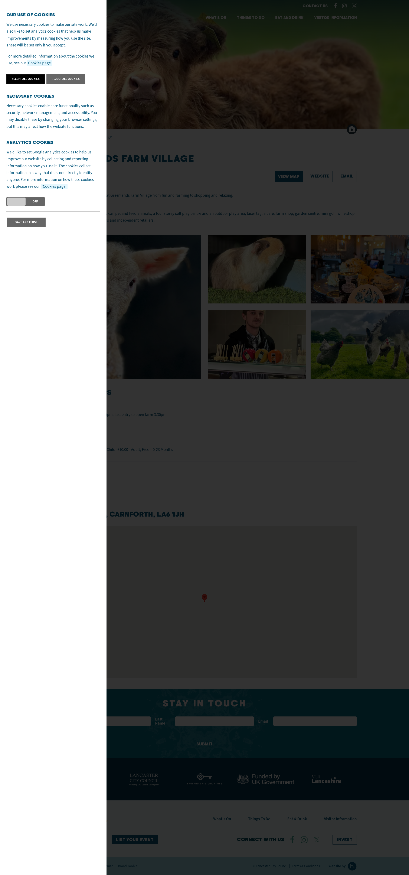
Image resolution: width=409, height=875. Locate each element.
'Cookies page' (54, 186)
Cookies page (39, 63)
